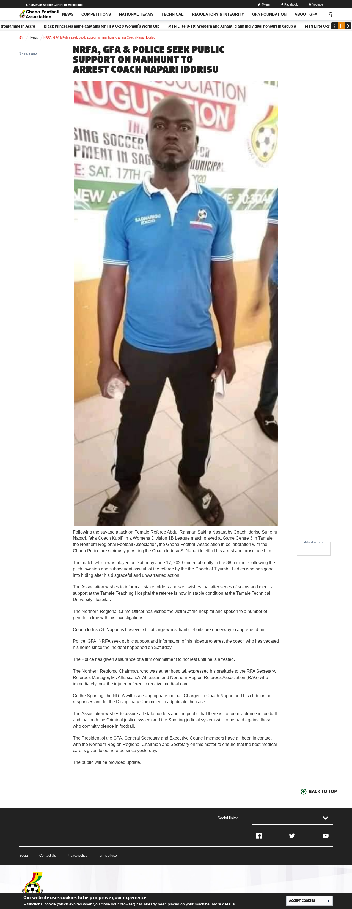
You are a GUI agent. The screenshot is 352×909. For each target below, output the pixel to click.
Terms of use (107, 855)
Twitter (266, 4)
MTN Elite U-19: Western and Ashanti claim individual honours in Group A (214, 26)
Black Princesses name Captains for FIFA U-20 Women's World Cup (83, 26)
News (34, 37)
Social (24, 855)
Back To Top (323, 791)
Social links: (228, 818)
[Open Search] (329, 14)
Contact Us (47, 855)
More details (223, 904)
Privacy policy (77, 855)
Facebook (291, 4)
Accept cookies (302, 900)
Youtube (317, 4)
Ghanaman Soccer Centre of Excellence (54, 4)
